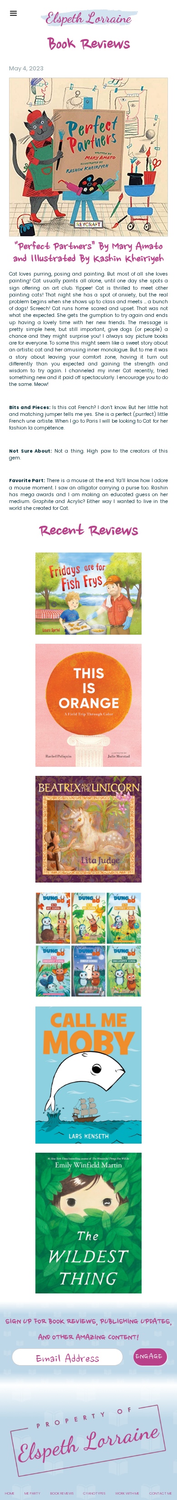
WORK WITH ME (127, 1493)
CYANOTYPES (94, 1493)
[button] (13, 13)
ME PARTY (32, 1493)
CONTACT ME (160, 1493)
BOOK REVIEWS (62, 1493)
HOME (10, 1493)
